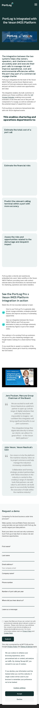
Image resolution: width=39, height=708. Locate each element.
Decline (19, 699)
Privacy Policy (27, 631)
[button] (35, 4)
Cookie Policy (8, 633)
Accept (19, 694)
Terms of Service (27, 647)
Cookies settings (20, 688)
